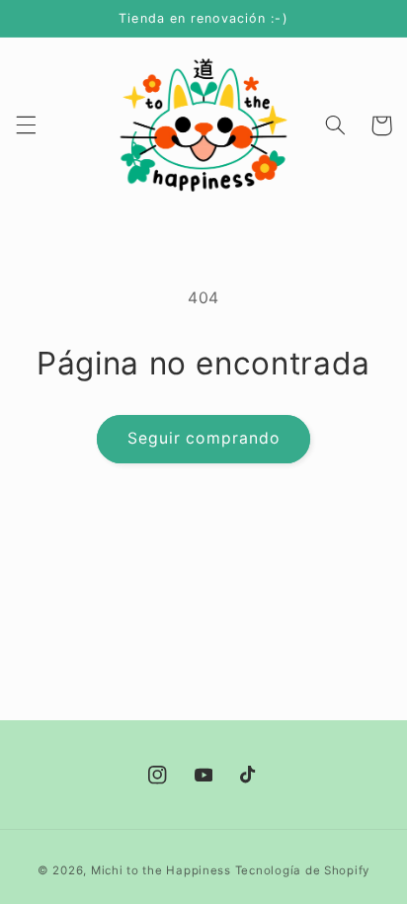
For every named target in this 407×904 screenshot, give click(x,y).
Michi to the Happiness (161, 870)
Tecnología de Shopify (302, 870)
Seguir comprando (203, 438)
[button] (25, 125)
